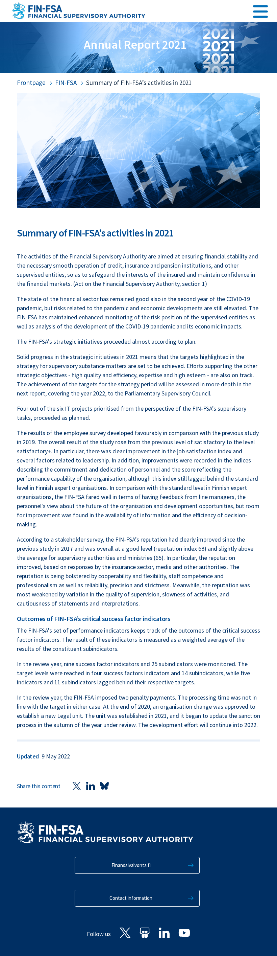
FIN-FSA (66, 82)
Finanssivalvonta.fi (131, 865)
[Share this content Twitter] (76, 785)
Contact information (130, 898)
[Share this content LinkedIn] (90, 785)
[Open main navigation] (260, 10)
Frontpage (31, 82)
